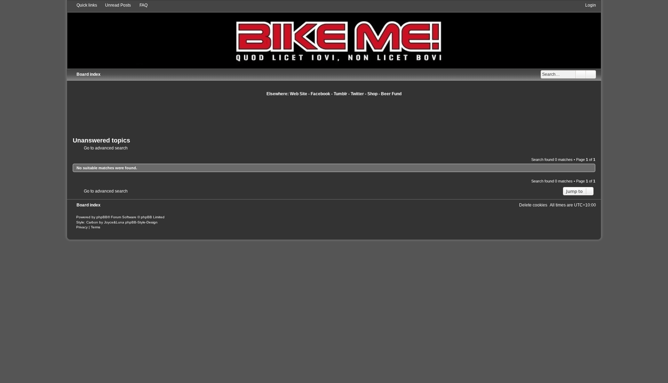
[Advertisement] (334, 115)
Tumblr (340, 94)
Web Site (298, 94)
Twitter (357, 94)
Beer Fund (391, 94)
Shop (372, 94)
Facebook (320, 94)
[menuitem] (115, 5)
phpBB (102, 217)
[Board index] (334, 35)
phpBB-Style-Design (141, 222)
